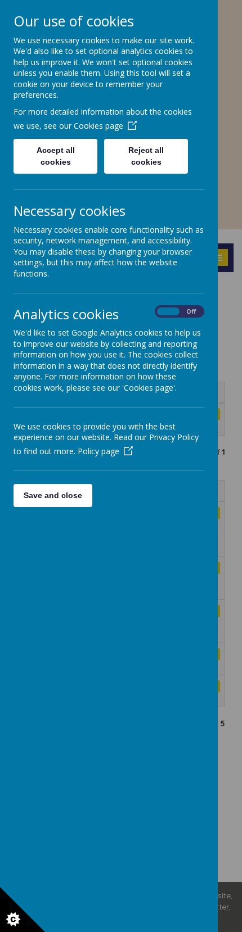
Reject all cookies (146, 156)
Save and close (53, 495)
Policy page (98, 451)
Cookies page (98, 125)
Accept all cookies (56, 156)
